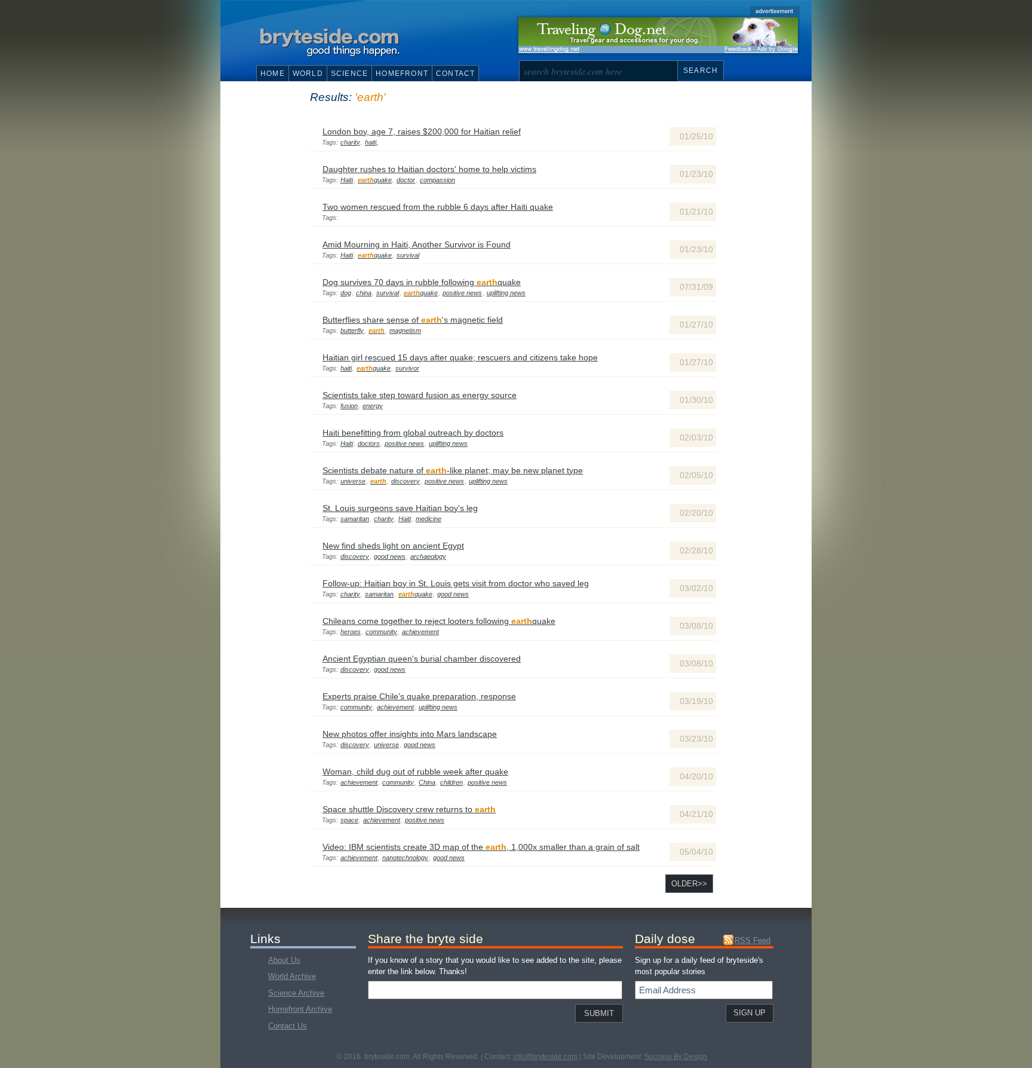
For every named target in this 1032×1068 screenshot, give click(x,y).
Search (700, 70)
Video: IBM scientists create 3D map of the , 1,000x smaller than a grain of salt (481, 847)
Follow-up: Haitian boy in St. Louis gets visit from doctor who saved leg (455, 583)
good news (390, 556)
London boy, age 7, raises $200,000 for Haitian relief (421, 131)
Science (349, 73)
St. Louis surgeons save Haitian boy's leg (400, 508)
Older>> (689, 883)
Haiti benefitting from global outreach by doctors (412, 432)
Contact (455, 73)
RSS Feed (752, 940)
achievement (420, 631)
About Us (284, 960)
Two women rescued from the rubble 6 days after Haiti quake (437, 207)
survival (408, 255)
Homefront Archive (300, 1009)
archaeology (428, 556)
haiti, (371, 142)
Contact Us (287, 1025)
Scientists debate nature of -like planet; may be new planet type (452, 470)
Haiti (346, 179)
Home (272, 73)
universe (353, 481)
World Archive (292, 976)
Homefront (402, 73)
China (427, 782)
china (363, 292)
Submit (599, 1013)
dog (345, 292)
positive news (462, 292)
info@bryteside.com (545, 1056)
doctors (369, 443)
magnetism (405, 330)
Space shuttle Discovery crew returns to (409, 809)
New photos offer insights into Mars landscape (409, 734)
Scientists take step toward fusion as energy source (419, 395)
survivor (407, 368)
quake (375, 179)
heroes (350, 631)
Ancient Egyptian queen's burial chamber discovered (421, 658)
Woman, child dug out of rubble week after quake (415, 771)
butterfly (352, 330)
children (451, 782)
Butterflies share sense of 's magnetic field (412, 320)
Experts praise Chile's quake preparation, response (419, 696)
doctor (406, 179)
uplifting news (506, 292)
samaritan (354, 518)
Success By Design (675, 1056)
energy (373, 405)
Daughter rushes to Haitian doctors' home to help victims (429, 169)
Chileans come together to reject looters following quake (438, 621)
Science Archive (296, 993)
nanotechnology (405, 857)
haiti (346, 368)
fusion (349, 405)
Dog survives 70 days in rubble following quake (421, 282)
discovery (405, 481)
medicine (428, 518)
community (381, 631)
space (349, 820)
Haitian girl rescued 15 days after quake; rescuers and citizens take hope (460, 357)
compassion (437, 179)
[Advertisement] (658, 35)
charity (350, 142)
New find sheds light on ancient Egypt (393, 545)
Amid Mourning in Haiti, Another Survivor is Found (416, 244)
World (308, 73)
